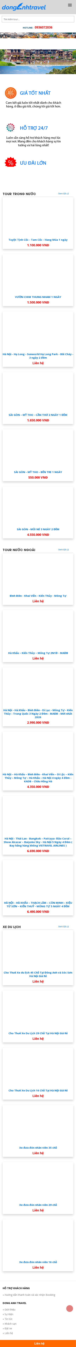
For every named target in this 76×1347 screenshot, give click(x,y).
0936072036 (43, 27)
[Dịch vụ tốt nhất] (34, 136)
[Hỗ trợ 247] (34, 171)
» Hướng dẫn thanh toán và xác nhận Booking (29, 1329)
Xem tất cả (63, 228)
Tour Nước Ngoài (19, 584)
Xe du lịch (12, 961)
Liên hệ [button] (39, 1343)
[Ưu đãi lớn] (34, 206)
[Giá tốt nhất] (34, 101)
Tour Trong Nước (19, 228)
